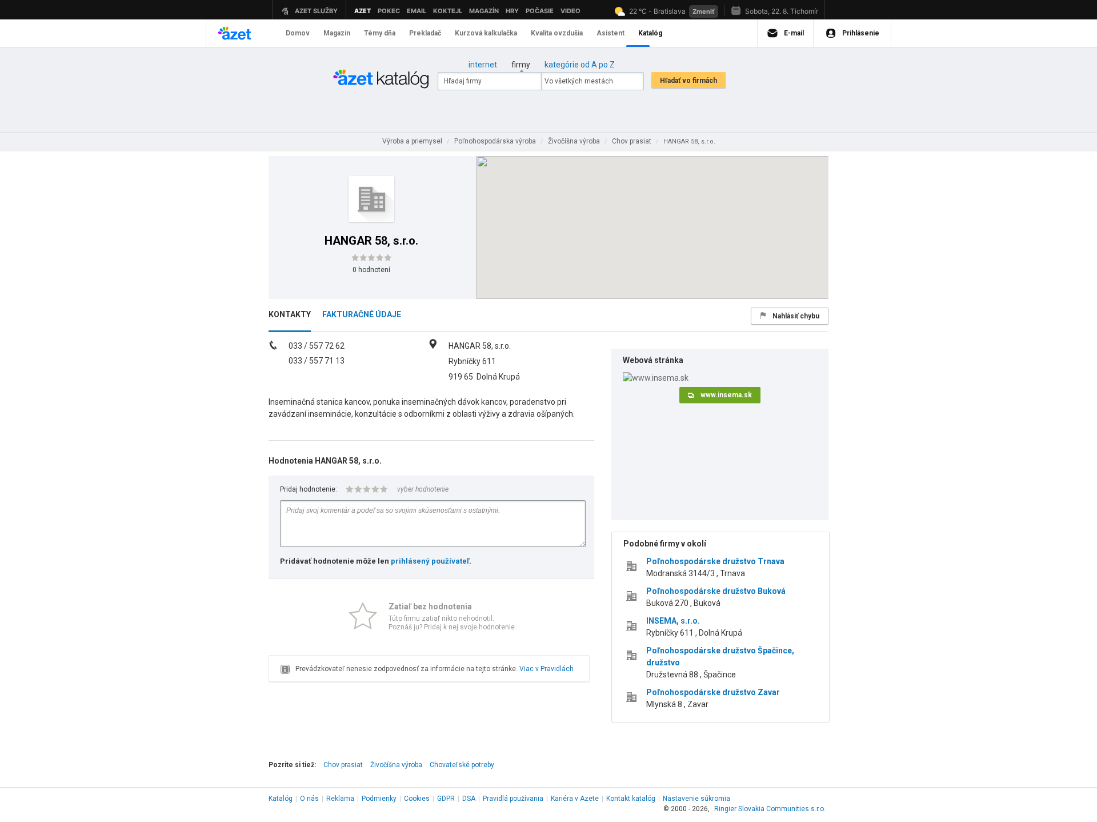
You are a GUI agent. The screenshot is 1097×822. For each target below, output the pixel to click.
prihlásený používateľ (430, 561)
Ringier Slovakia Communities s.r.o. (770, 809)
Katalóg (281, 799)
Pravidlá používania (513, 799)
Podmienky (379, 799)
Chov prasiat (343, 765)
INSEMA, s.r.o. (673, 620)
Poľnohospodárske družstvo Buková (716, 591)
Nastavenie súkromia (696, 799)
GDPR (446, 799)
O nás (309, 799)
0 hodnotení (371, 270)
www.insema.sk (726, 395)
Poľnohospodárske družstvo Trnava (715, 561)
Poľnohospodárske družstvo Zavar (713, 692)
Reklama (340, 799)
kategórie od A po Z (580, 64)
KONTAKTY (290, 314)
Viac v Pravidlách (546, 669)
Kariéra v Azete (575, 799)
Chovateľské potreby (462, 765)
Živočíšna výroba (396, 765)
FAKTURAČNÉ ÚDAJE (361, 314)
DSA (468, 799)
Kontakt (630, 799)
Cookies (417, 799)
